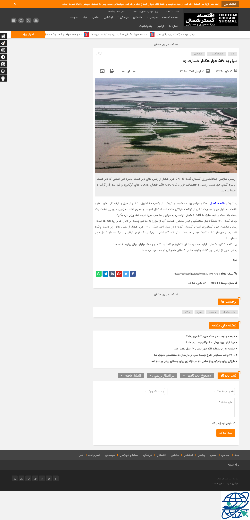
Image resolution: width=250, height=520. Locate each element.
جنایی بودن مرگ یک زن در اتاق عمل (195, 34)
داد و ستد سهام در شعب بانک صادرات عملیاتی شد (75, 34)
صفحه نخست (170, 17)
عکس (95, 17)
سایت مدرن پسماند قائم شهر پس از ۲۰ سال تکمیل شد (204, 349)
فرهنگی (124, 17)
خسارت (212, 312)
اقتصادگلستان (216, 54)
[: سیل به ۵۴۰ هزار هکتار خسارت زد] (102, 71)
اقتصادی (137, 17)
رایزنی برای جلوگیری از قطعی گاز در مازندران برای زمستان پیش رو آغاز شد (193, 361)
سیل (199, 312)
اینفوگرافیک (145, 26)
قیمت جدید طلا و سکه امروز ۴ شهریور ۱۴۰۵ (210, 336)
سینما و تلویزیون (129, 455)
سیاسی (153, 17)
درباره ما (173, 26)
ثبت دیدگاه (225, 433)
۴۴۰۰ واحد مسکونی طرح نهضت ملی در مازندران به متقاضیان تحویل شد (194, 355)
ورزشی (201, 455)
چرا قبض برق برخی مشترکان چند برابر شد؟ (210, 342)
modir (214, 283)
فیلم (85, 17)
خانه (232, 54)
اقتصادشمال (229, 312)
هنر (81, 455)
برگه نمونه (233, 465)
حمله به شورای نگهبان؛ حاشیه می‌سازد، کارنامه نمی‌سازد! (139, 34)
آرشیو (160, 26)
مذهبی (175, 455)
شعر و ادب (94, 455)
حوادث (74, 17)
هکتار (187, 312)
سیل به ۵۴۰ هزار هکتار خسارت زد (210, 61)
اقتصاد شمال (217, 203)
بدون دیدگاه (195, 283)
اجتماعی (108, 17)
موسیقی (110, 455)
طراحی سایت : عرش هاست (225, 483)
